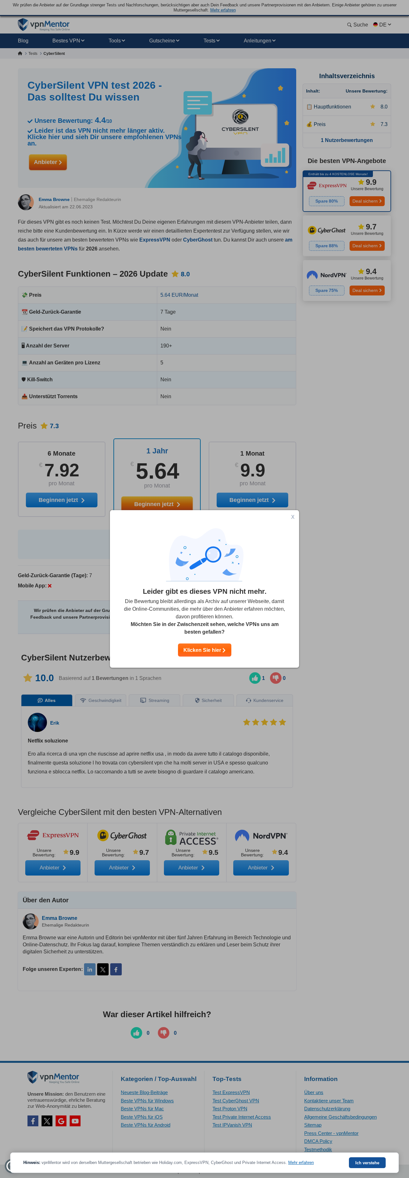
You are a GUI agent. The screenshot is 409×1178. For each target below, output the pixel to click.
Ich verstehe (367, 1162)
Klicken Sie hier (202, 650)
